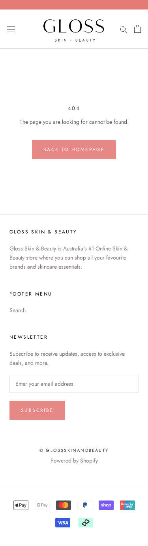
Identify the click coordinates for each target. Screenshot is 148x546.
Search (17, 310)
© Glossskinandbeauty (74, 450)
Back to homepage (74, 149)
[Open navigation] (11, 29)
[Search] (123, 29)
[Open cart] (137, 29)
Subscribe (37, 410)
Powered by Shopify (74, 460)
